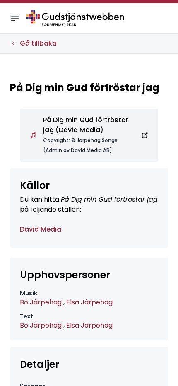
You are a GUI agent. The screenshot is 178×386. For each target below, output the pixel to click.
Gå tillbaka (38, 43)
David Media (40, 229)
